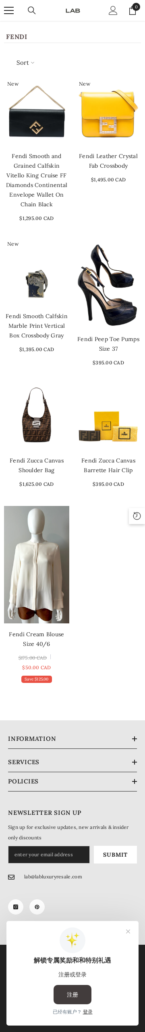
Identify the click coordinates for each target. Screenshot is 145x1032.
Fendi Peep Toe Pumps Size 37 (108, 343)
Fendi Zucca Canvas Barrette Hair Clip (108, 465)
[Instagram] (15, 907)
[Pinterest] (37, 907)
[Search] (32, 10)
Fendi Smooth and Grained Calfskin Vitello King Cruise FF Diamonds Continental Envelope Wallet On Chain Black (37, 180)
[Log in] (113, 10)
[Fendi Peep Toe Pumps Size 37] (108, 284)
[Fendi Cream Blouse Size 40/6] (36, 564)
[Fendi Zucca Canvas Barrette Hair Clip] (108, 417)
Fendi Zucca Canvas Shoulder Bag (37, 465)
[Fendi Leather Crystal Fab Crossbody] (108, 112)
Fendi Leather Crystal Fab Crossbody (108, 160)
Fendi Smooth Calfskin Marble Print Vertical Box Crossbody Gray (37, 325)
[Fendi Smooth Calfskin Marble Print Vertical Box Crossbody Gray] (36, 272)
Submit (115, 854)
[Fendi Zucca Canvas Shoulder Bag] (36, 417)
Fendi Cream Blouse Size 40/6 (36, 639)
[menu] (9, 10)
